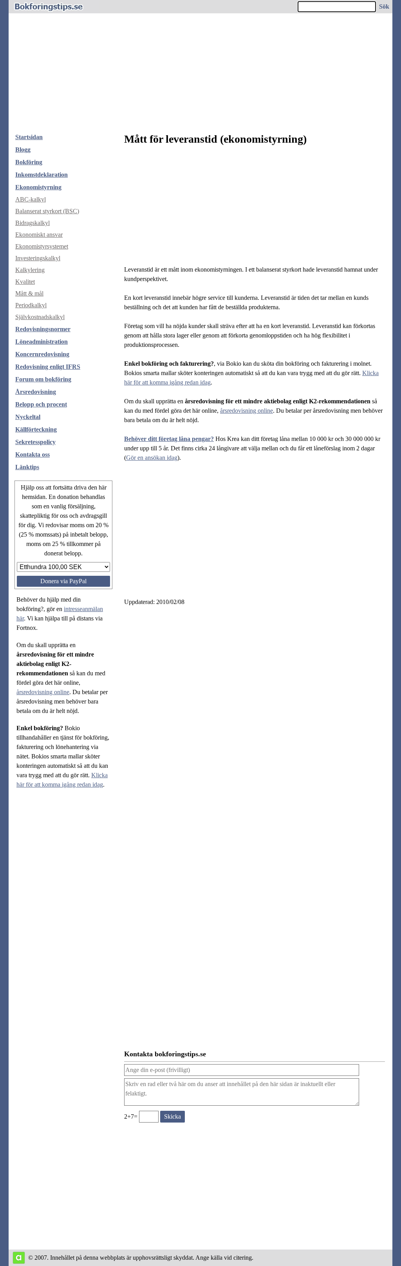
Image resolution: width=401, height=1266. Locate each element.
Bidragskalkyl (32, 222)
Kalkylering (30, 270)
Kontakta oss (32, 454)
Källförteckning (36, 429)
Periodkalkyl (31, 305)
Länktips (27, 467)
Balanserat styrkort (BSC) (47, 211)
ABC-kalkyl (30, 199)
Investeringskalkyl (37, 258)
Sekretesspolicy (35, 442)
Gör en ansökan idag (151, 457)
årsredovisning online (42, 692)
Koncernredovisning (42, 354)
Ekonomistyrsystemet (41, 246)
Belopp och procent (41, 404)
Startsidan (29, 137)
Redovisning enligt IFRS (47, 366)
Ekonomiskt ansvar (39, 234)
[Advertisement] (200, 68)
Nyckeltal (27, 417)
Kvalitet (25, 281)
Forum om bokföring (43, 379)
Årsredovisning (35, 391)
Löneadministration (41, 341)
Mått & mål (29, 293)
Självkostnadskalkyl (40, 317)
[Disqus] (254, 718)
